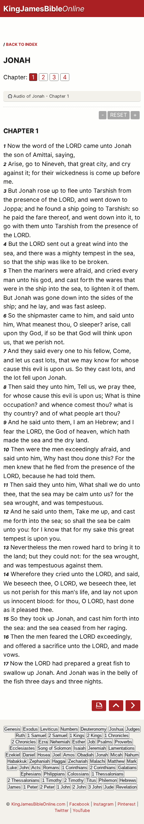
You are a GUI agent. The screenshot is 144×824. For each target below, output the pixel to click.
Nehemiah (60, 741)
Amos (69, 754)
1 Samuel (36, 735)
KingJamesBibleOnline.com (38, 804)
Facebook (79, 804)
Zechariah (77, 761)
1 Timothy (52, 780)
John (24, 767)
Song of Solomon (54, 748)
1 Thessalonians (108, 773)
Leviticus (49, 729)
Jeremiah (97, 748)
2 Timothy (74, 780)
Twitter (62, 810)
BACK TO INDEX (22, 44)
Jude (109, 787)
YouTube (81, 810)
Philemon (108, 780)
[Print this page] (99, 705)
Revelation (126, 787)
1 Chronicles (116, 735)
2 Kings (94, 735)
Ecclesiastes (22, 748)
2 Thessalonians (24, 780)
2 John (79, 787)
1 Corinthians (74, 767)
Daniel (29, 754)
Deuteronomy (93, 729)
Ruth (20, 735)
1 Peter (30, 787)
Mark (132, 761)
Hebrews (128, 780)
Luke (12, 767)
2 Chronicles (24, 741)
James (14, 787)
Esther (78, 741)
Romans (51, 767)
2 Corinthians (103, 767)
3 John (94, 787)
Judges (133, 729)
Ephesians (31, 773)
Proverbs (123, 741)
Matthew (116, 761)
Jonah (102, 754)
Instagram (103, 804)
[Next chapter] (133, 705)
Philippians (54, 773)
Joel (57, 754)
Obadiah (85, 754)
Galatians (127, 767)
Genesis (12, 729)
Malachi (97, 761)
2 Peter (47, 787)
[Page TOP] (116, 705)
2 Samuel (58, 735)
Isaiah (79, 748)
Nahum (132, 754)
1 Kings (77, 735)
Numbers (69, 729)
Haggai (59, 761)
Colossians (78, 773)
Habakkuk (17, 761)
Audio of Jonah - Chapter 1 (41, 96)
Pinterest (127, 804)
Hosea (44, 754)
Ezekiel (13, 754)
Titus (91, 780)
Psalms (104, 741)
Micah (116, 754)
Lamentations (122, 748)
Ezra (43, 741)
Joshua (116, 729)
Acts (36, 767)
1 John (63, 787)
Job (91, 741)
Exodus (30, 729)
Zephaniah (39, 761)
